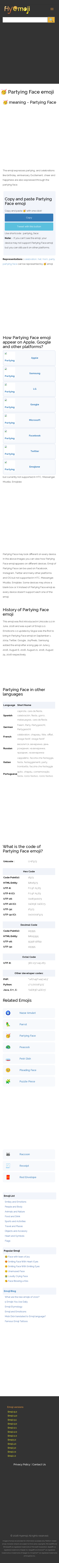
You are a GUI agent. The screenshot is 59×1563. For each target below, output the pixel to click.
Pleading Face (27, 1070)
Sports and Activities (15, 1221)
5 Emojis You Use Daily (16, 1301)
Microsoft (34, 420)
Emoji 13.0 (12, 1424)
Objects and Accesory (16, 1231)
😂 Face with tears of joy (17, 1256)
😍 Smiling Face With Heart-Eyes (21, 1261)
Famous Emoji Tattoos (16, 1321)
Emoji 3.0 (12, 1448)
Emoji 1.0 (12, 1456)
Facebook (35, 435)
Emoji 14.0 (12, 1416)
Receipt (24, 1165)
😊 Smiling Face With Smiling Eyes (22, 1266)
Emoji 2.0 (12, 1452)
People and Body (13, 1206)
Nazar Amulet (27, 1012)
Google (34, 404)
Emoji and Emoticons (15, 1311)
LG (34, 389)
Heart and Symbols (14, 1236)
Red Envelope (27, 1177)
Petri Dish (25, 1058)
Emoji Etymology (13, 1306)
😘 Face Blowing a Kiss (16, 1281)
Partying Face (27, 1035)
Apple (34, 358)
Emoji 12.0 (12, 1432)
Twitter (34, 451)
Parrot (23, 1024)
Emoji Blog (10, 1291)
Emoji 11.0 (12, 1436)
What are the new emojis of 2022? (22, 1297)
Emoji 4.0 (12, 1444)
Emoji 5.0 (12, 1440)
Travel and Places (14, 1226)
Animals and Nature (15, 1211)
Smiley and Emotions (15, 1201)
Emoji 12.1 (12, 1428)
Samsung (34, 373)
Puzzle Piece (27, 1081)
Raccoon (24, 1154)
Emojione (34, 466)
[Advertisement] (29, 52)
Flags (7, 1241)
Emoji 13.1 (12, 1420)
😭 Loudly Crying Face (16, 1276)
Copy (29, 217)
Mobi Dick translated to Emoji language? (25, 1316)
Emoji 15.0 (12, 1412)
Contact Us (39, 1464)
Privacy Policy (21, 1464)
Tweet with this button (29, 226)
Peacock (24, 1047)
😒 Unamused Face (15, 1271)
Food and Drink (12, 1216)
